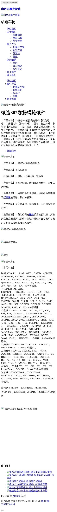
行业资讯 (17, 69)
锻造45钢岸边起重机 (41, 472)
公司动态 (17, 66)
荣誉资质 (17, 41)
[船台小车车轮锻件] (18, 487)
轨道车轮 (17, 50)
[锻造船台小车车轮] (18, 490)
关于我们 (11, 32)
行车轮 (16, 53)
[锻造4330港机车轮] (18, 484)
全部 (15, 62)
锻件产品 (11, 44)
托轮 (15, 56)
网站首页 (11, 28)
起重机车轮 (19, 47)
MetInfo (16, 496)
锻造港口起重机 (34, 481)
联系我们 (11, 75)
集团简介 (17, 35)
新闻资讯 (11, 59)
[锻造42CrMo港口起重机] (20, 475)
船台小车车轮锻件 (38, 487)
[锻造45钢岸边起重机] (19, 472)
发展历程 (17, 38)
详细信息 (11, 150)
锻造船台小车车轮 (38, 490)
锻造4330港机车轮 (38, 484)
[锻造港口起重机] (16, 481)
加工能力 (11, 72)
